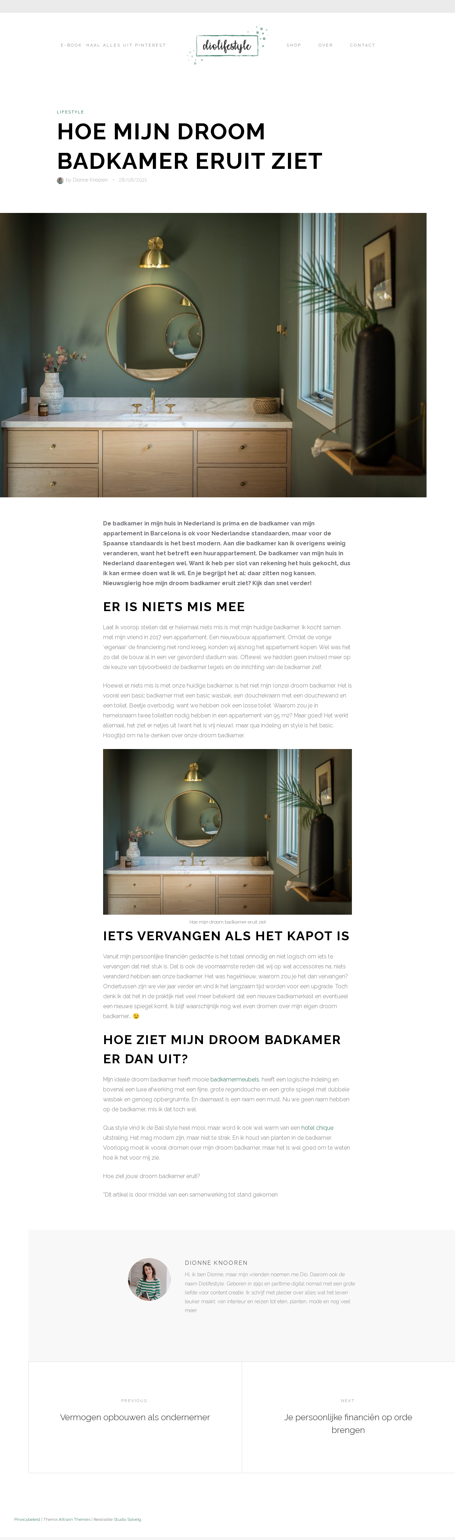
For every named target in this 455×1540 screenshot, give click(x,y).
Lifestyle (70, 111)
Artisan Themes (74, 1519)
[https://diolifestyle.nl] (190, 1325)
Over (325, 45)
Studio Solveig (127, 1519)
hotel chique (317, 1127)
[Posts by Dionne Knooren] (61, 180)
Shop (294, 45)
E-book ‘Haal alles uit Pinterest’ (114, 45)
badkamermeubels (234, 1079)
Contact (363, 45)
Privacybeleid (27, 1519)
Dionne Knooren (90, 180)
